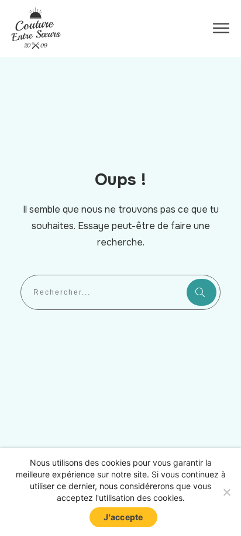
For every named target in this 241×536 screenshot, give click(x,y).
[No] (226, 492)
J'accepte (123, 517)
